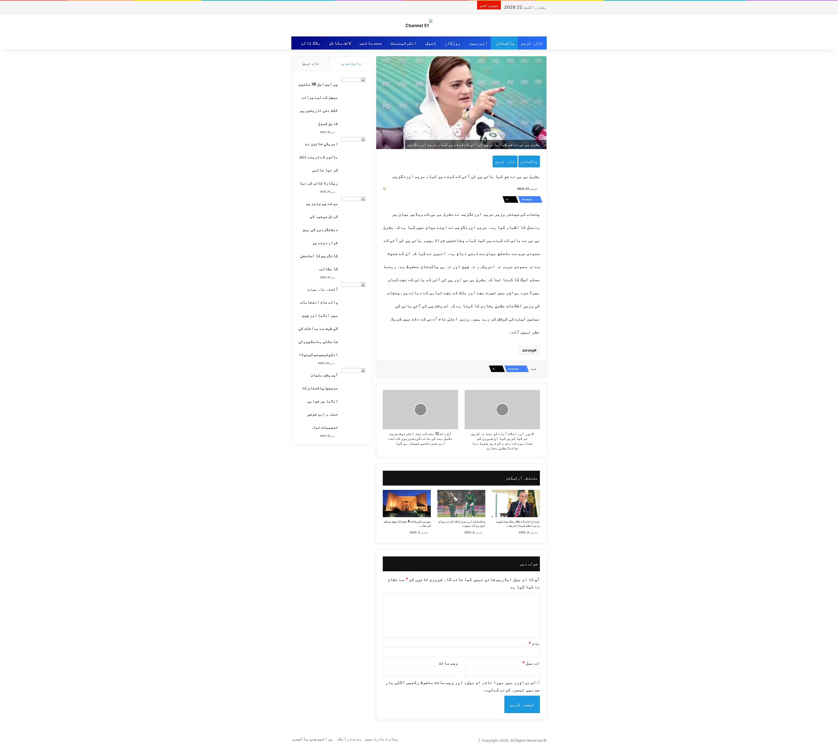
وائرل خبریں (351, 63)
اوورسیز (478, 43)
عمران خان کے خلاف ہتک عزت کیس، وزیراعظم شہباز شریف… (518, 523)
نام (534, 643)
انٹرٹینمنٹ (404, 43)
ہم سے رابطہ (349, 738)
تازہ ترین (532, 43)
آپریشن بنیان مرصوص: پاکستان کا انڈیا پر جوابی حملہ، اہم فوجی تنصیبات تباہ (320, 401)
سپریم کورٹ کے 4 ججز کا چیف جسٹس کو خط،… (407, 523)
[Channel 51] (419, 25)
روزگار (452, 43)
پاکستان (505, 43)
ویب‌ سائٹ (448, 663)
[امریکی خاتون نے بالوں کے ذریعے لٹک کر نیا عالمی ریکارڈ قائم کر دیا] (353, 145)
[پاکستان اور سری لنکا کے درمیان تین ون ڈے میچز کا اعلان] (461, 503)
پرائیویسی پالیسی (312, 738)
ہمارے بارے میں (382, 738)
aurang (528, 350)
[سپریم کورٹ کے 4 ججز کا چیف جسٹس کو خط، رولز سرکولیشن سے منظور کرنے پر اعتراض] (407, 503)
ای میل (531, 663)
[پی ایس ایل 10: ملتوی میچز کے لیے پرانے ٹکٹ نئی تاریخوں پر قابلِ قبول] (353, 85)
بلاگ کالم (310, 43)
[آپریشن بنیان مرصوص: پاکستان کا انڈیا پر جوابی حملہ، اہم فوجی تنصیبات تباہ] (353, 376)
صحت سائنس (371, 43)
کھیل (431, 43)
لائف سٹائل (340, 43)
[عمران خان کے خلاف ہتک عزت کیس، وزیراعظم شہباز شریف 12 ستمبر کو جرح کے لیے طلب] (516, 503)
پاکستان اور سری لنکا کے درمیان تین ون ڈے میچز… (461, 523)
